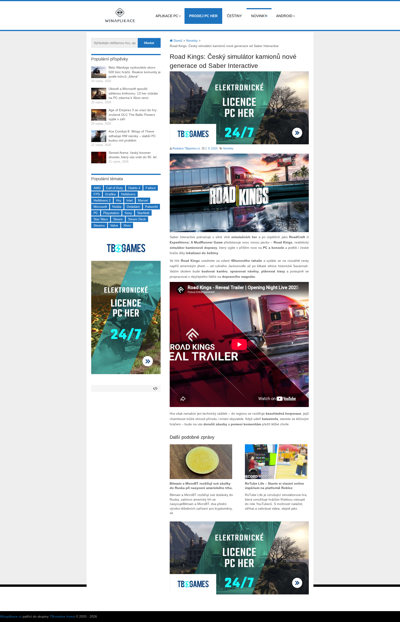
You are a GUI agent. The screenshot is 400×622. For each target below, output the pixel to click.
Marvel (143, 200)
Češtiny (234, 16)
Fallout (151, 188)
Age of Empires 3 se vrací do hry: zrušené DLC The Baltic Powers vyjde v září (133, 114)
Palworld (151, 206)
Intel (129, 200)
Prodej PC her (203, 16)
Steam (118, 219)
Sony (128, 213)
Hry (118, 200)
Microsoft (100, 206)
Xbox (127, 225)
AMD (97, 188)
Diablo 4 (134, 188)
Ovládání (133, 206)
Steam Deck (137, 219)
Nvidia (116, 206)
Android (284, 16)
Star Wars (101, 219)
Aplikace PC (167, 16)
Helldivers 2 (102, 200)
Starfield (143, 213)
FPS (97, 194)
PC (96, 213)
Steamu (99, 225)
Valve (114, 225)
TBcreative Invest (62, 616)
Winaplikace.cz (11, 616)
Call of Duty (114, 188)
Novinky (259, 16)
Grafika (110, 194)
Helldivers (128, 194)
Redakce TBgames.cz (186, 148)
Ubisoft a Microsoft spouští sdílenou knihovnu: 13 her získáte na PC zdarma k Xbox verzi (133, 93)
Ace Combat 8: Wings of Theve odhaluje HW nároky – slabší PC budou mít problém (132, 135)
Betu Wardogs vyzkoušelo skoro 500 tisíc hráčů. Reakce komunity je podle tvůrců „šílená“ (135, 72)
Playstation (111, 213)
